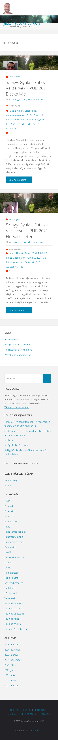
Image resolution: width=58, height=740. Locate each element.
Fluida (27, 730)
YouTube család (12, 608)
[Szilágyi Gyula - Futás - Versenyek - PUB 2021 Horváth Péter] (29, 204)
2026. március (11, 644)
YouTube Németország (16, 628)
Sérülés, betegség (13, 582)
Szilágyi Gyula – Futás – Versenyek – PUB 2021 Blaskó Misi (27, 88)
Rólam (7, 485)
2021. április (10, 680)
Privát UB (38, 115)
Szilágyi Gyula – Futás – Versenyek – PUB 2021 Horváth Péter (27, 230)
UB (18, 124)
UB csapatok (10, 593)
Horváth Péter (23, 253)
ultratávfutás (34, 124)
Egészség (40, 710)
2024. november (12, 649)
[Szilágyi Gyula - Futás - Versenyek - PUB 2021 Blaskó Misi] (29, 62)
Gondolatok (10, 547)
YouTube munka (12, 623)
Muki (34, 253)
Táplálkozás (10, 588)
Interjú (7, 552)
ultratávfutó (12, 128)
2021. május (10, 675)
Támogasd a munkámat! (16, 407)
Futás (7, 526)
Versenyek (14, 76)
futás (29, 115)
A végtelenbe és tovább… (17, 445)
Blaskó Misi (30, 110)
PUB (29, 119)
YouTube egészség (14, 613)
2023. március (11, 654)
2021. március (11, 685)
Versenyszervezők (13, 603)
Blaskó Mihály (16, 110)
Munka (7, 567)
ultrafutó (36, 262)
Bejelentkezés (12, 339)
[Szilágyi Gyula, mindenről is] (7, 7)
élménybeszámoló (16, 115)
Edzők (7, 516)
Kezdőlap (9, 562)
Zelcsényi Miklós (14, 266)
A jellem (8, 440)
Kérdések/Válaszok (14, 557)
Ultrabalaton (12, 262)
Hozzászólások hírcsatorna (18, 349)
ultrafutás (25, 262)
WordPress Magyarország (18, 354)
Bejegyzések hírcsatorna (17, 344)
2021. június (10, 670)
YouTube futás (11, 618)
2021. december (12, 659)
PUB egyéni (38, 119)
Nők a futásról (11, 577)
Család (7, 501)
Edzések (8, 506)
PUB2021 (10, 124)
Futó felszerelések (14, 541)
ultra (23, 124)
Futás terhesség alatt (15, 531)
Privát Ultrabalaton (15, 119)
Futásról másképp (13, 536)
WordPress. (38, 730)
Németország (11, 572)
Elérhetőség (10, 480)
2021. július (10, 665)
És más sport (11, 521)
